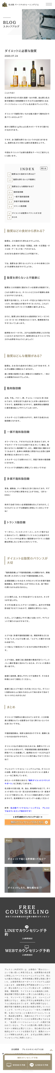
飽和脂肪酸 (16, 192)
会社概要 (15, 1049)
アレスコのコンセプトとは (33, 1049)
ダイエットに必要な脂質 (38, 42)
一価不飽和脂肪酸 (19, 197)
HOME (7, 42)
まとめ (13, 217)
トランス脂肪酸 (18, 206)
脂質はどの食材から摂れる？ (22, 174)
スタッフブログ (20, 42)
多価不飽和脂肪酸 (19, 201)
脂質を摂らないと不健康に (22, 180)
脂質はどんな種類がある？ (21, 186)
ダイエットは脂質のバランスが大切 (25, 213)
